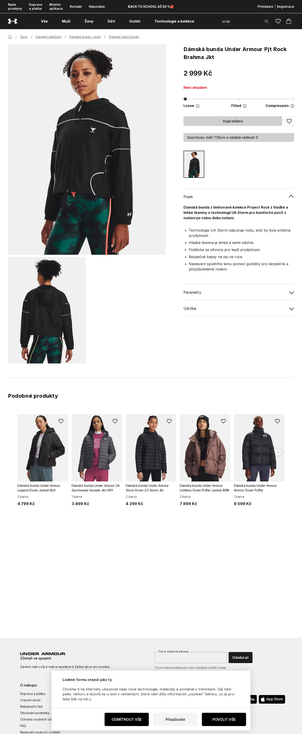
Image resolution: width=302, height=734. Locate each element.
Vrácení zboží (30, 700)
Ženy (24, 37)
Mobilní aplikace (56, 6)
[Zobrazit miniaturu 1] (47, 310)
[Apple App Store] (272, 699)
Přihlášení (265, 6)
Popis (188, 196)
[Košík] (288, 21)
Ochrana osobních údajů (38, 719)
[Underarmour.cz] (12, 21)
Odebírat (240, 657)
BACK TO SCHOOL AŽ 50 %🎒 (151, 6)
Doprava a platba (35, 6)
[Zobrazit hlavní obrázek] (87, 149)
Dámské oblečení (48, 37)
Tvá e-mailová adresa (173, 651)
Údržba (189, 308)
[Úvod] (10, 37)
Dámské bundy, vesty (85, 37)
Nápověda (97, 6)
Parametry (192, 292)
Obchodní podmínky (35, 713)
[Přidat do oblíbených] (61, 421)
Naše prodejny (15, 6)
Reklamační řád (31, 706)
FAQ (23, 726)
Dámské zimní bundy (124, 37)
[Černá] (193, 164)
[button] (289, 121)
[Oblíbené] (278, 21)
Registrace (285, 6)
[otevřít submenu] (51, 21)
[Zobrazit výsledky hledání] (266, 21)
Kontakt (76, 6)
